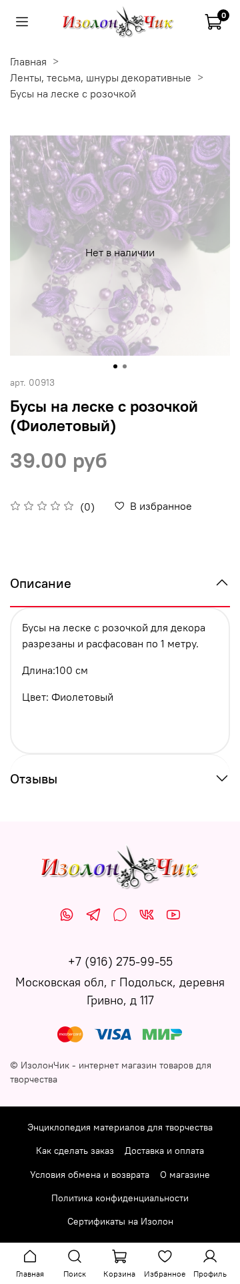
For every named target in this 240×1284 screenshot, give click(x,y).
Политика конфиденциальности (120, 1198)
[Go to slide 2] (125, 366)
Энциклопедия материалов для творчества (120, 1127)
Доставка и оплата (164, 1151)
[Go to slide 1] (115, 366)
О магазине (185, 1175)
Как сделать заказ (75, 1151)
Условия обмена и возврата (89, 1175)
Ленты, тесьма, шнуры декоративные (100, 77)
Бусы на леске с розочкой (73, 93)
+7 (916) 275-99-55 (120, 961)
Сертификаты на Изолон (120, 1221)
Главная (28, 61)
